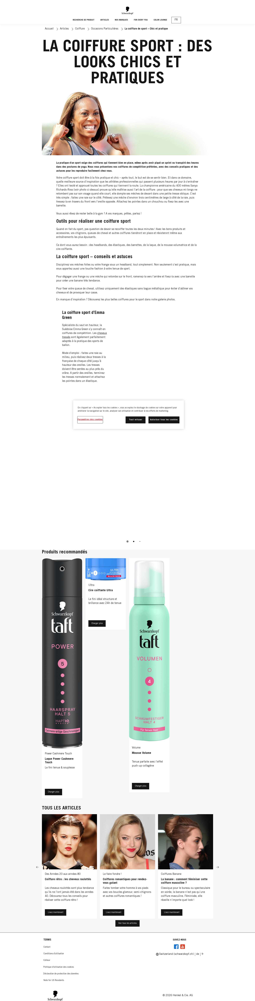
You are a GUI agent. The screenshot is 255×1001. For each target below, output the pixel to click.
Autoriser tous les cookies (164, 420)
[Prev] (37, 867)
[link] (197, 954)
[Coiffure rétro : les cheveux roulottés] (69, 867)
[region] (128, 414)
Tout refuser (135, 420)
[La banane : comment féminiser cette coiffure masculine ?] (185, 867)
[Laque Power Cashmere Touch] (62, 679)
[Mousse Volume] (149, 679)
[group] (127, 867)
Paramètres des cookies (90, 420)
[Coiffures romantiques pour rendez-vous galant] (127, 867)
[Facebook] (176, 946)
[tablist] (127, 541)
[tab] (127, 541)
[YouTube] (182, 946)
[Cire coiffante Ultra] (105, 679)
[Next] (217, 867)
